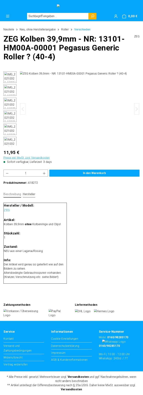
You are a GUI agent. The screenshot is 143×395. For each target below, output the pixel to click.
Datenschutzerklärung (65, 345)
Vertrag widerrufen (15, 364)
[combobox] (58, 16)
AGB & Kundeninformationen (69, 359)
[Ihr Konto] (116, 16)
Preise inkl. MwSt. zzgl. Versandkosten (26, 157)
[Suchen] (92, 16)
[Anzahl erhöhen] (44, 173)
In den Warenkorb (94, 173)
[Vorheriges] (22, 108)
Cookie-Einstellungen (64, 338)
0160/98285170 (117, 337)
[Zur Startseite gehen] (71, 6)
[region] (71, 109)
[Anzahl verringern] (7, 173)
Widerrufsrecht (12, 357)
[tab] (12, 194)
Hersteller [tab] (29, 194)
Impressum (58, 352)
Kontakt (8, 338)
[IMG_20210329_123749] (79, 109)
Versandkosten (78, 376)
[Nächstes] (136, 108)
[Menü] (7, 16)
